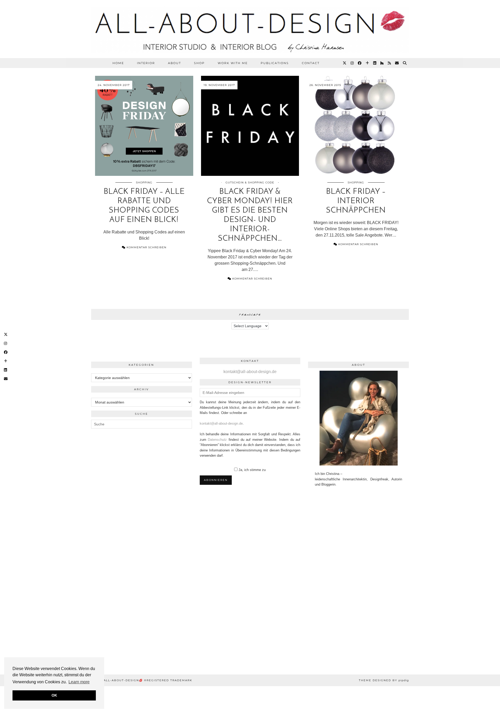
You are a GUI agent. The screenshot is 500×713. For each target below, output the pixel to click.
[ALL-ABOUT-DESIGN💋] (250, 29)
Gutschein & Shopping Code (250, 182)
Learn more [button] (79, 682)
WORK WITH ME (233, 63)
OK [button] (54, 695)
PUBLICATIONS (275, 63)
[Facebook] (360, 63)
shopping (144, 182)
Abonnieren (216, 480)
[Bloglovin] (368, 63)
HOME (118, 63)
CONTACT (311, 63)
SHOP (199, 63)
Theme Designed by (384, 680)
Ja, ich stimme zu (252, 470)
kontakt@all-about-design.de (250, 371)
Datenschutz (217, 440)
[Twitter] (345, 63)
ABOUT (174, 63)
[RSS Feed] (389, 63)
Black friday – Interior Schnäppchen (356, 201)
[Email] (397, 63)
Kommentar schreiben (146, 247)
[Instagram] (352, 63)
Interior (146, 63)
